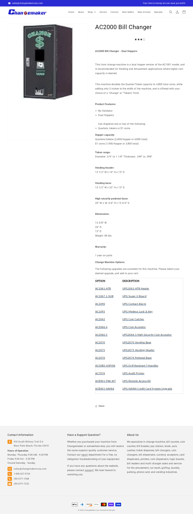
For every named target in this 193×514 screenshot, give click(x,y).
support (89, 470)
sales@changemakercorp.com (27, 3)
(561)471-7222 (21, 483)
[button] (170, 12)
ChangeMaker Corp (92, 510)
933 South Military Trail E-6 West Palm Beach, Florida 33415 (31, 443)
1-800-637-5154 (22, 473)
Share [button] (101, 406)
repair (84, 454)
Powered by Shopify (107, 510)
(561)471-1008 (21, 478)
